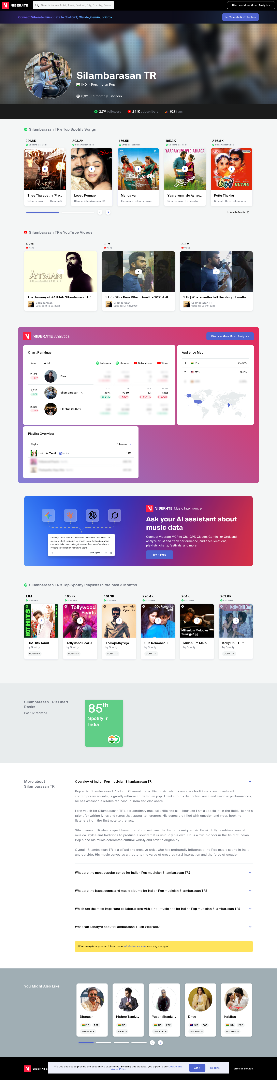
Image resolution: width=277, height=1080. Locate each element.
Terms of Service (242, 1068)
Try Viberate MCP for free (240, 17)
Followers (105, 363)
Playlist (34, 444)
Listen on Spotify (236, 212)
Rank (33, 363)
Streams (124, 363)
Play (45, 169)
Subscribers (144, 363)
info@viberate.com (135, 946)
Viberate (15, 5)
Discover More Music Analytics (251, 5)
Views (164, 363)
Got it (197, 1067)
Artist (47, 363)
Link (60, 453)
